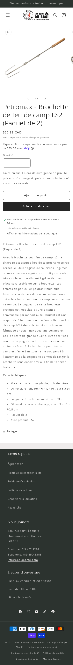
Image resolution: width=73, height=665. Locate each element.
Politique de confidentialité (24, 472)
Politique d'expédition (21, 481)
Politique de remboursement (42, 647)
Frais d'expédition (11, 138)
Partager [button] (12, 431)
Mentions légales (52, 659)
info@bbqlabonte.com (23, 560)
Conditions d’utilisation (27, 659)
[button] (8, 15)
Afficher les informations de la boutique (32, 233)
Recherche (14, 507)
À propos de (15, 464)
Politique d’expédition (54, 653)
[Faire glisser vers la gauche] (28, 98)
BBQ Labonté (21, 642)
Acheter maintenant (36, 206)
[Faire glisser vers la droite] (45, 98)
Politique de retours (20, 490)
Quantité (8, 155)
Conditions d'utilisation (22, 499)
